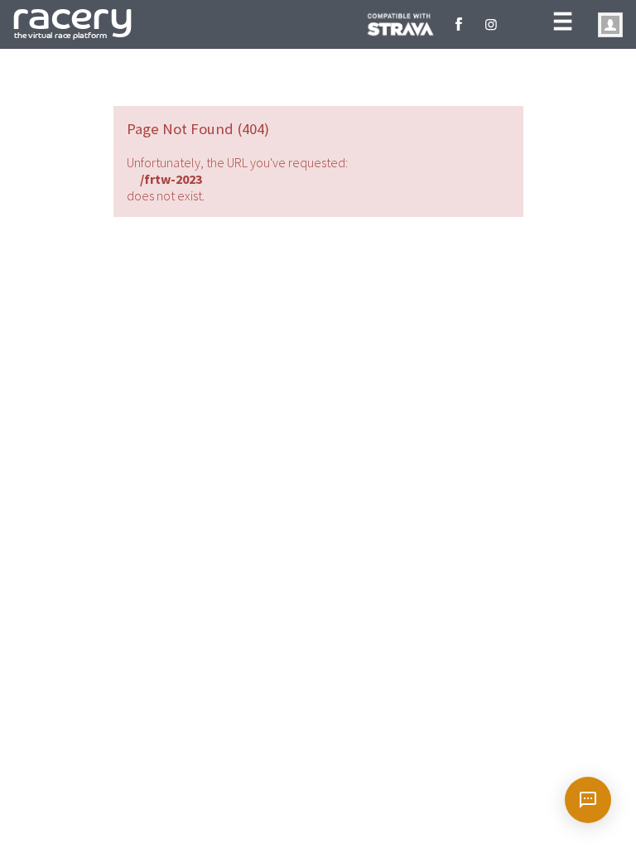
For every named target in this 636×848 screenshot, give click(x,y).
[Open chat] (588, 800)
